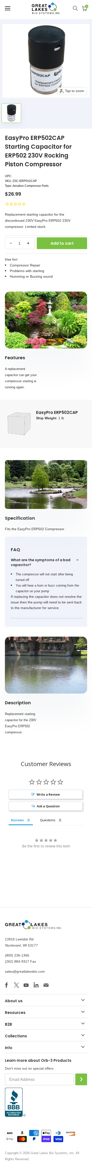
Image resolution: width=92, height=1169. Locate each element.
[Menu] (7, 8)
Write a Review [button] (48, 794)
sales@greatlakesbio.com (25, 971)
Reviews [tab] (17, 820)
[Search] (77, 8)
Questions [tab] (47, 820)
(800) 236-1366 (17, 955)
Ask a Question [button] (48, 806)
